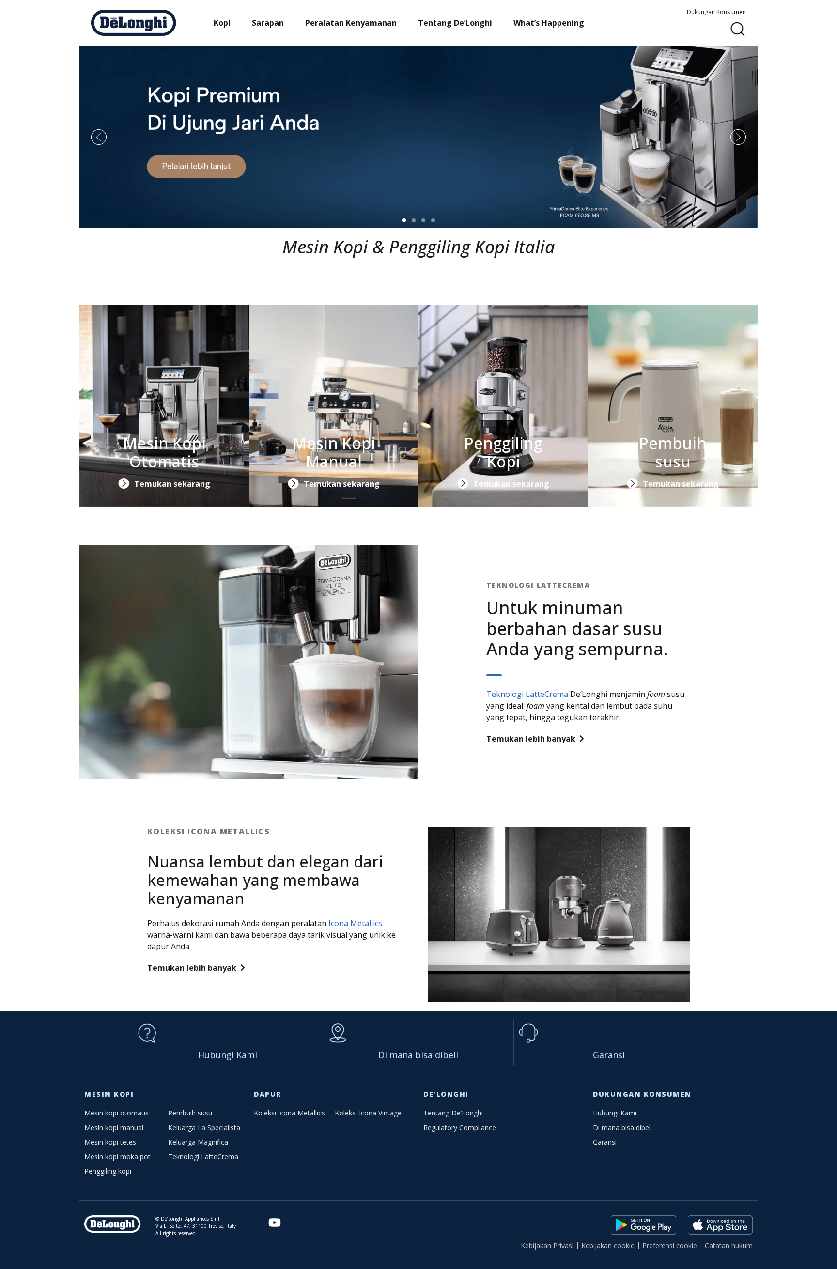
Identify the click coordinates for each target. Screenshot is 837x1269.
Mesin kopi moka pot (117, 1156)
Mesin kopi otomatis (116, 1112)
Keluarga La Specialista (204, 1127)
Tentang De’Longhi (455, 22)
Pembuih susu (190, 1112)
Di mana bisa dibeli (418, 1055)
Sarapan (268, 22)
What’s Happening (548, 22)
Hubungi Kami (227, 1055)
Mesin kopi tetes (110, 1141)
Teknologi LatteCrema (527, 694)
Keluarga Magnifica (198, 1141)
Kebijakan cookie (608, 1245)
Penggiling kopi (107, 1171)
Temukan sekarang (172, 484)
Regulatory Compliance (459, 1127)
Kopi (222, 22)
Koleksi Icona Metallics (289, 1112)
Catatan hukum (729, 1245)
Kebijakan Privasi (547, 1245)
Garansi (609, 1055)
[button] (738, 29)
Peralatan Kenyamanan (351, 22)
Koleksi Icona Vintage (368, 1112)
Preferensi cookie (669, 1245)
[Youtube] (274, 1222)
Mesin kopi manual (113, 1127)
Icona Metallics (355, 923)
